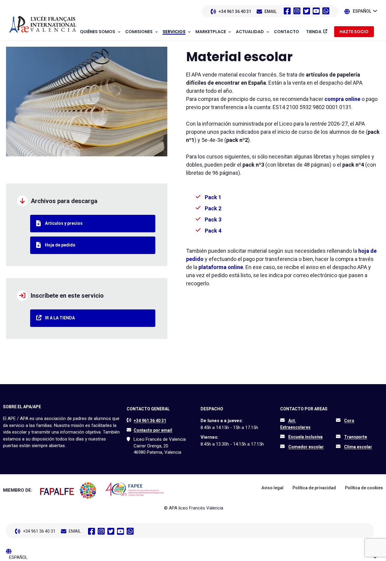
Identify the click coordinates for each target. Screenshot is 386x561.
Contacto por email (153, 430)
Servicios (174, 32)
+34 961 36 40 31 (235, 11)
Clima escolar (358, 446)
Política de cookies (364, 487)
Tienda (313, 32)
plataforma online (220, 267)
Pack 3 (213, 219)
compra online (342, 99)
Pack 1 (213, 197)
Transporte (355, 436)
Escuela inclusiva (305, 436)
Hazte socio (354, 32)
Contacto (286, 32)
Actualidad (250, 32)
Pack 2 (213, 208)
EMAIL (270, 11)
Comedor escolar (306, 446)
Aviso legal (272, 487)
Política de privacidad (314, 487)
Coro (349, 420)
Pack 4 (213, 230)
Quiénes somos (97, 32)
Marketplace (210, 32)
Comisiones (139, 32)
